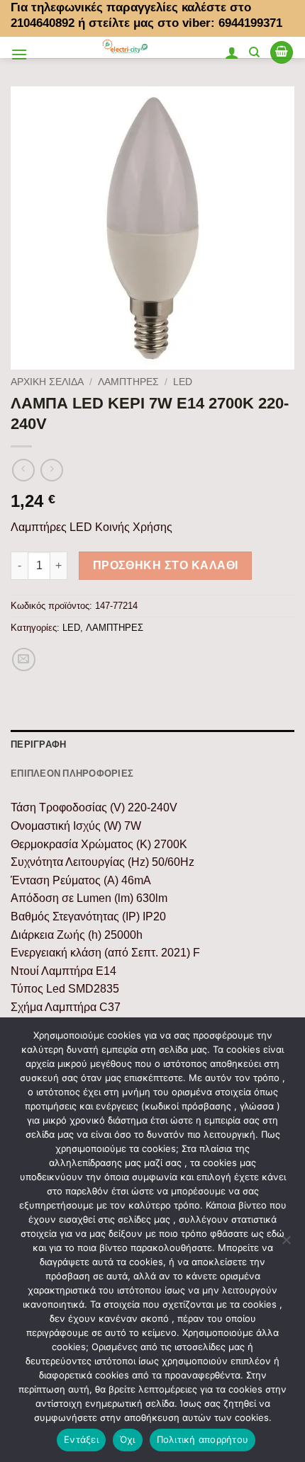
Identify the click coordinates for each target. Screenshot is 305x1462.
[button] (19, 54)
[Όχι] (285, 1244)
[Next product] (23, 470)
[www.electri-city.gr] (126, 47)
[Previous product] (51, 470)
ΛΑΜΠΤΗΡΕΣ (128, 382)
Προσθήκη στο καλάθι (165, 565)
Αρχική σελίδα (47, 382)
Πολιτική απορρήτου (203, 1439)
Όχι (127, 1439)
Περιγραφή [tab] (38, 744)
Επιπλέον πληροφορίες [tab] (72, 773)
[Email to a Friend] (23, 659)
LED (182, 382)
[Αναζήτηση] (254, 52)
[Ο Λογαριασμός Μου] (232, 52)
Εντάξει (81, 1439)
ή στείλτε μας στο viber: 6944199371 (180, 23)
